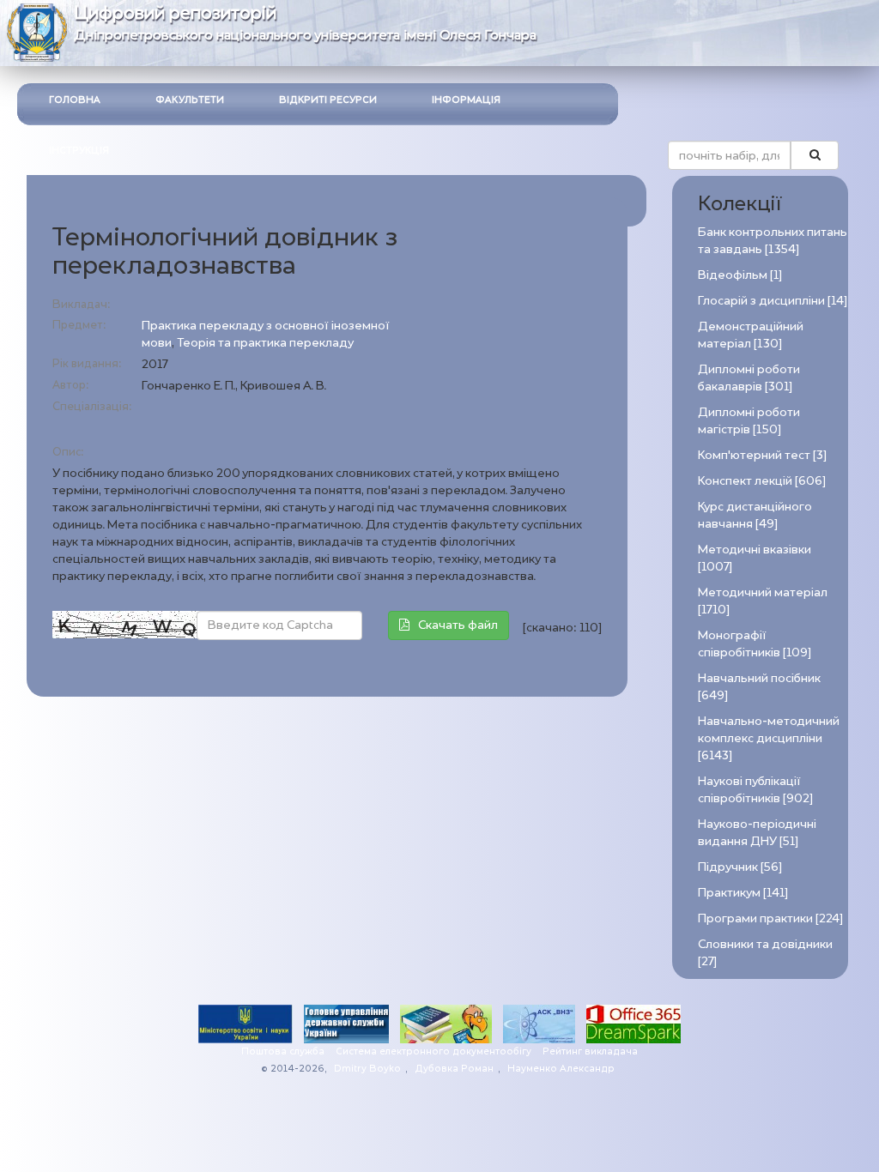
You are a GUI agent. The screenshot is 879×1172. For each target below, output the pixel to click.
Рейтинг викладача (590, 1051)
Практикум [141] (743, 892)
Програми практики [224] (770, 918)
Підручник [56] (740, 867)
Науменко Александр (561, 1068)
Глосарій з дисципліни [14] (772, 300)
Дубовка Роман (454, 1068)
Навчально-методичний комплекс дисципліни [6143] (769, 738)
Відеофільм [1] (740, 275)
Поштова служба (282, 1051)
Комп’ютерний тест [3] (762, 455)
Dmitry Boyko (367, 1068)
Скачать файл (458, 625)
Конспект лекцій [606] (762, 480)
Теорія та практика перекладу (265, 342)
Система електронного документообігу (433, 1051)
